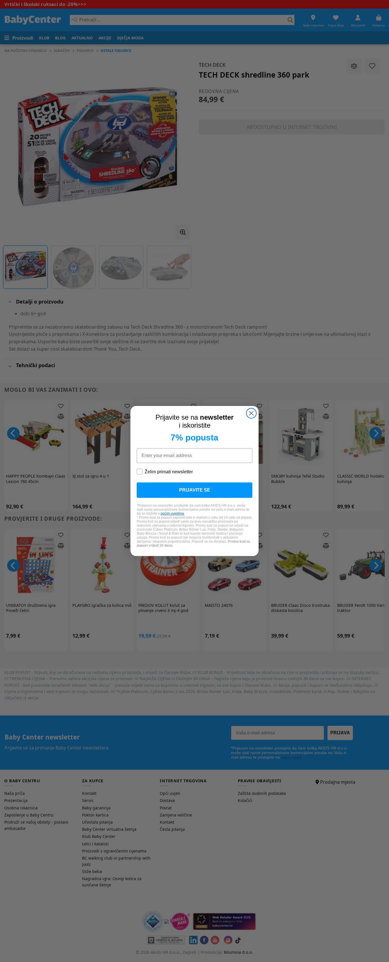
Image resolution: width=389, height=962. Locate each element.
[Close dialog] (251, 413)
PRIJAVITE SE (194, 490)
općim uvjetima (172, 514)
